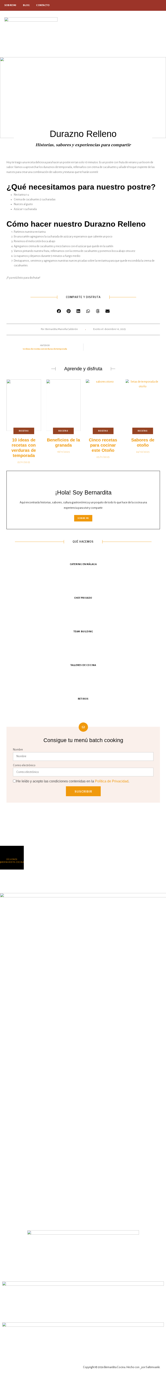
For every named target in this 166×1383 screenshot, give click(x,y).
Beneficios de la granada (63, 442)
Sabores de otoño (142, 442)
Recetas (24, 431)
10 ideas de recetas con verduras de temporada (23, 448)
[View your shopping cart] (141, 34)
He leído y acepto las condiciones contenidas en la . (72, 781)
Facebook (155, 5)
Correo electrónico (24, 765)
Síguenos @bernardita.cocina (12, 860)
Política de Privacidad (111, 781)
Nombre (18, 749)
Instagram (160, 5)
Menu (154, 28)
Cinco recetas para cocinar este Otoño (103, 445)
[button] (59, 311)
